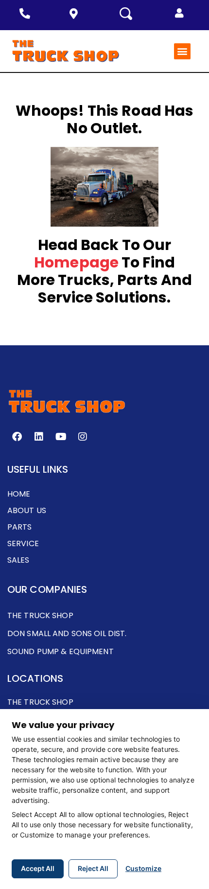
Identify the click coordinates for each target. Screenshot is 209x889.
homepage (76, 262)
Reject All (93, 868)
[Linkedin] (39, 436)
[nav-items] (27, 13)
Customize (143, 868)
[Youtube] (60, 436)
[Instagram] (82, 436)
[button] (179, 13)
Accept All (37, 868)
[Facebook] (17, 436)
